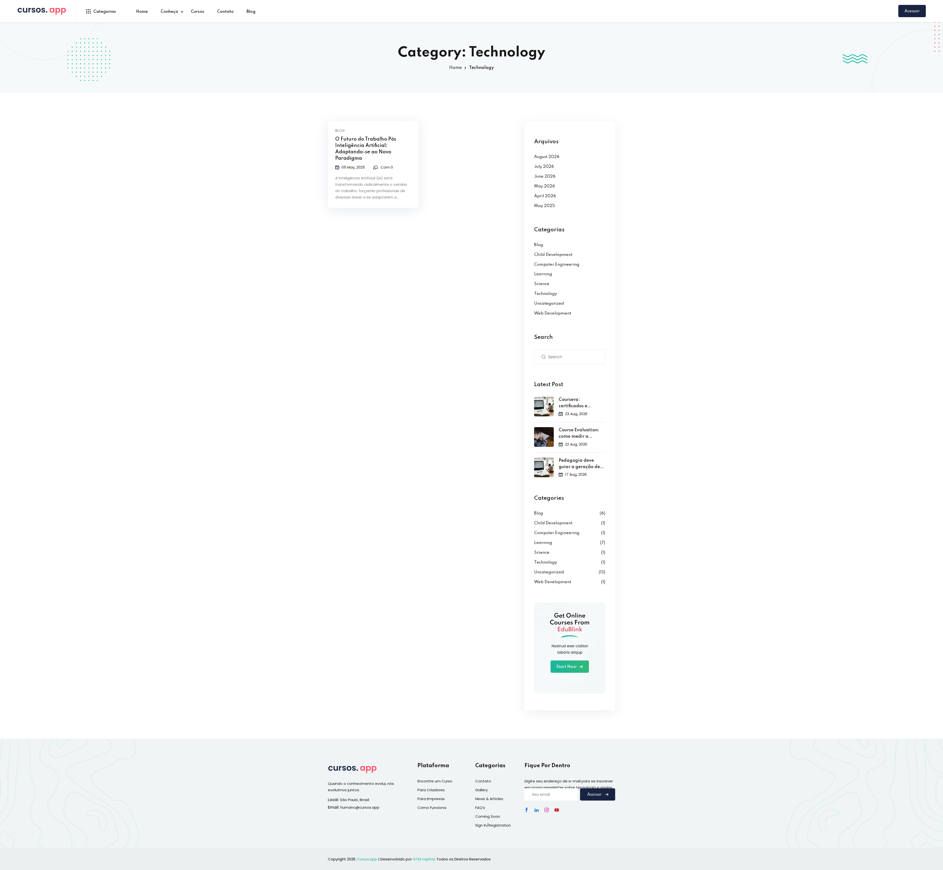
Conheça (169, 12)
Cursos (197, 12)
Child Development (553, 255)
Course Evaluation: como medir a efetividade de (579, 434)
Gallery (481, 789)
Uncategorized (549, 304)
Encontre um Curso (434, 781)
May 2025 (544, 206)
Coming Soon (487, 816)
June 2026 (544, 176)
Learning (543, 274)
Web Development (552, 313)
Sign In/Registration (493, 825)
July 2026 (544, 167)
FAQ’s (480, 807)
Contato (225, 12)
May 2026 (544, 186)
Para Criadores (431, 789)
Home (142, 12)
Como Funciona (431, 807)
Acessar (912, 11)
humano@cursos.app (359, 807)
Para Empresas (431, 798)
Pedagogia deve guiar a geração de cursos (579, 464)
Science (541, 284)
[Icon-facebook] (526, 809)
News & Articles (489, 798)
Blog (251, 12)
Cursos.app (366, 859)
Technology (545, 294)
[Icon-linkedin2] (536, 809)
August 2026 (546, 157)
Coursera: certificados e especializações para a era (581, 403)
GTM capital (424, 859)
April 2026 (545, 196)
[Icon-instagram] (546, 809)
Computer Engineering (556, 265)
